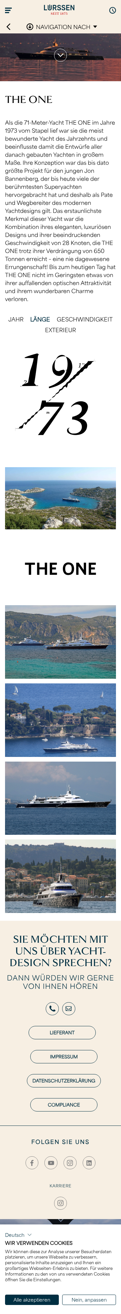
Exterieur (60, 329)
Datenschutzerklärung (63, 1080)
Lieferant (62, 1032)
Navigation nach (63, 26)
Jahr (16, 319)
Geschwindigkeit (85, 319)
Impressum (64, 1056)
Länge (40, 319)
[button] (18, 1235)
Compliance (64, 1104)
